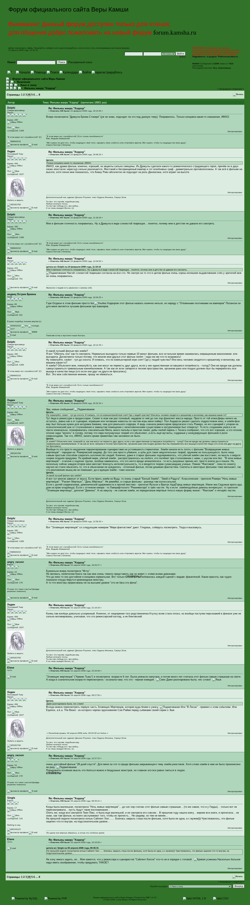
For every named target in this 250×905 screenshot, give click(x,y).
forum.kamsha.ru (174, 32)
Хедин (11, 151)
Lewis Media (122, 900)
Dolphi (11, 107)
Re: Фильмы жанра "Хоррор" (66, 108)
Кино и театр (29, 85)
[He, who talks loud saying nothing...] (33, 332)
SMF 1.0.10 (151, 897)
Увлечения (23, 82)
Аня (9, 258)
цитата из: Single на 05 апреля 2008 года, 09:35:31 (72, 848)
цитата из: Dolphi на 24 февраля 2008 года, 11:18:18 (73, 267)
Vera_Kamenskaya (222, 68)
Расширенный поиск (80, 62)
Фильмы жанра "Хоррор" (40, 88)
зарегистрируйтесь (68, 48)
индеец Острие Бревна (21, 294)
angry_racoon (15, 561)
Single (11, 797)
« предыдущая (224, 89)
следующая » (237, 89)
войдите (50, 48)
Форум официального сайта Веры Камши (38, 78)
